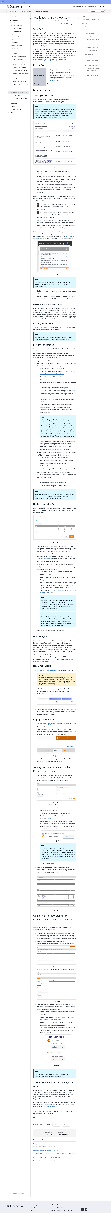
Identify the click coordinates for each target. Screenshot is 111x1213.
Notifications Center (90, 33)
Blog (32, 1210)
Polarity (12, 112)
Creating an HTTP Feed (19, 65)
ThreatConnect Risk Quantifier (17, 115)
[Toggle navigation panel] (30, 18)
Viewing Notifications (92, 36)
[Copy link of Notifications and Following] (68, 17)
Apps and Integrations (17, 45)
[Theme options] (104, 6)
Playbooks (14, 53)
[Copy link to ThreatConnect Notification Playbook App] (40, 1086)
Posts (35, 1144)
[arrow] (83, 33)
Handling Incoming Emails (19, 81)
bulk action (62, 422)
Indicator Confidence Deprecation (21, 84)
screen (60, 51)
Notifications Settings (92, 50)
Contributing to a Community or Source (45, 1151)
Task (41, 410)
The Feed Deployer (18, 95)
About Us (33, 1208)
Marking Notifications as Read (93, 40)
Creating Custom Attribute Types (21, 67)
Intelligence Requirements (59, 449)
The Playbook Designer (50, 1106)
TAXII (12, 101)
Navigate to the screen (47, 670)
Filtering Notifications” (44, 559)
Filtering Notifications (92, 47)
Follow (65, 24)
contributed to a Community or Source (52, 374)
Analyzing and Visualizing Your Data (20, 37)
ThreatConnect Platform (26, 11)
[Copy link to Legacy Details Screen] (57, 719)
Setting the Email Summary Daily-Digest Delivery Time (92, 64)
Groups (42, 379)
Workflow (13, 106)
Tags (73, 391)
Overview (87, 27)
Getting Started (14, 20)
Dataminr (13, 34)
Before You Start (89, 30)
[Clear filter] (27, 16)
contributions (54, 80)
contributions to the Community (50, 1020)
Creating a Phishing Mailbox (20, 62)
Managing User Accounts (19, 87)
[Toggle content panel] (79, 18)
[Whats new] (100, 6)
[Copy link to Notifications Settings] (56, 504)
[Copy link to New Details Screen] (54, 666)
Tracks (42, 396)
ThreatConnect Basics (16, 28)
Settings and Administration (42, 11)
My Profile (15, 90)
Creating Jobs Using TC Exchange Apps (21, 73)
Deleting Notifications (92, 44)
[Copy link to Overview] (46, 29)
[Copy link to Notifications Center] (57, 90)
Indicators (43, 385)
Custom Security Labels (19, 76)
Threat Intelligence (16, 31)
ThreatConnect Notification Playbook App (91, 76)
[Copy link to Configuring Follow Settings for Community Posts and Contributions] (36, 923)
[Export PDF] (71, 24)
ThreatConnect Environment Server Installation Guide (21, 98)
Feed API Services (17, 79)
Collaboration (14, 48)
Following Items (89, 54)
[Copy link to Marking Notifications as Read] (64, 304)
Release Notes (13, 23)
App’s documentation (45, 1104)
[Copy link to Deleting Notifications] (56, 323)
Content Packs (15, 51)
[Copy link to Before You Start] (53, 65)
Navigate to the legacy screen (49, 724)
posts (68, 78)
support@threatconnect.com (64, 1210)
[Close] (109, 2)
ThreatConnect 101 (16, 109)
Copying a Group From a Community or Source (47, 1157)
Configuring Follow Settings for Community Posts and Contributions (93, 70)
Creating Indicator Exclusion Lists (21, 70)
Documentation (14, 11)
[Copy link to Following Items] (53, 636)
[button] (96, 11)
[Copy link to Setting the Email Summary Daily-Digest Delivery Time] (58, 771)
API (12, 39)
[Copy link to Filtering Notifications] (56, 345)
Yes (58, 1125)
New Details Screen (92, 57)
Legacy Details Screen (92, 60)
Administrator (86, 19)
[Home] (14, 7)
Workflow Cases (45, 407)
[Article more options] (75, 24)
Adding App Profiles (18, 59)
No (68, 1125)
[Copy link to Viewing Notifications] (56, 95)
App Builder (14, 42)
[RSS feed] (29, 6)
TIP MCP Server (15, 104)
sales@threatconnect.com (61, 1208)
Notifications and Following (20, 93)
